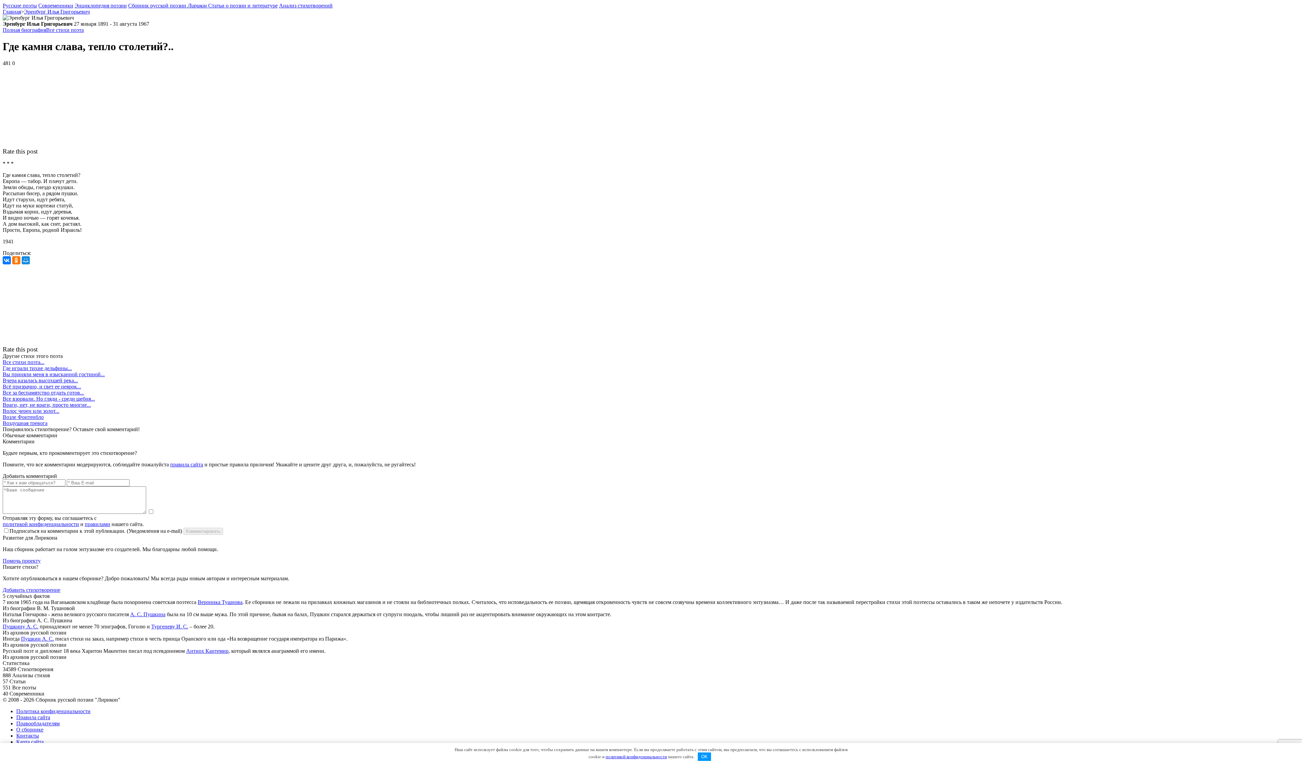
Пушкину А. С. (20, 626)
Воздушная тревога (25, 423)
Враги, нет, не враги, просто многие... (47, 405)
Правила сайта (33, 717)
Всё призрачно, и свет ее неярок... (42, 386)
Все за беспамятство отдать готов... (43, 393)
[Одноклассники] (16, 260)
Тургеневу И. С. (169, 626)
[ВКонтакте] (7, 260)
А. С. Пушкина (147, 614)
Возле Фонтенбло (23, 417)
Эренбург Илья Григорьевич (57, 12)
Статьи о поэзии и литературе (243, 5)
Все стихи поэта (65, 30)
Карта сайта (30, 742)
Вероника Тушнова (220, 602)
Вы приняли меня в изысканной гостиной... (54, 374)
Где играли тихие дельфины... (37, 368)
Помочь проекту (22, 561)
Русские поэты (20, 5)
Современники (55, 5)
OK (704, 756)
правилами (97, 524)
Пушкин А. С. (37, 639)
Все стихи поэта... (23, 362)
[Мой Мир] (26, 260)
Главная (12, 12)
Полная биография (24, 30)
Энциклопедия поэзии (101, 5)
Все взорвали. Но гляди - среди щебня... (49, 399)
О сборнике (29, 729)
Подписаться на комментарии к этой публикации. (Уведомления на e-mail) (95, 531)
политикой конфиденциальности (41, 524)
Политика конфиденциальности (53, 711)
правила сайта (186, 464)
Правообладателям (38, 723)
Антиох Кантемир (207, 651)
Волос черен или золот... (31, 411)
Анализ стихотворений (306, 5)
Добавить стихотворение (31, 590)
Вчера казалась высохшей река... (40, 380)
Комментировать (203, 531)
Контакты (27, 736)
